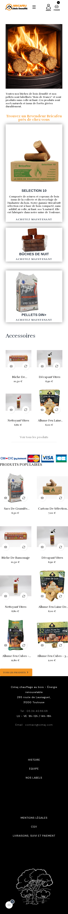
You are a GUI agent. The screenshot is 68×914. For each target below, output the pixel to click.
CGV (34, 826)
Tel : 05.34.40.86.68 (34, 711)
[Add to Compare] (25, 366)
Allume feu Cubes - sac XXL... (15, 656)
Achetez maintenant (34, 219)
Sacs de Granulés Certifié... (15, 508)
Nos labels (34, 777)
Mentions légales (34, 817)
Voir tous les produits (34, 437)
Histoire (34, 759)
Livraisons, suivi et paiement (34, 835)
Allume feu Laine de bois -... (49, 420)
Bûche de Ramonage (18, 377)
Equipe (34, 768)
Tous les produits (16, 672)
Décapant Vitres (49, 377)
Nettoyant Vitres (18, 420)
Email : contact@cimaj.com (34, 724)
